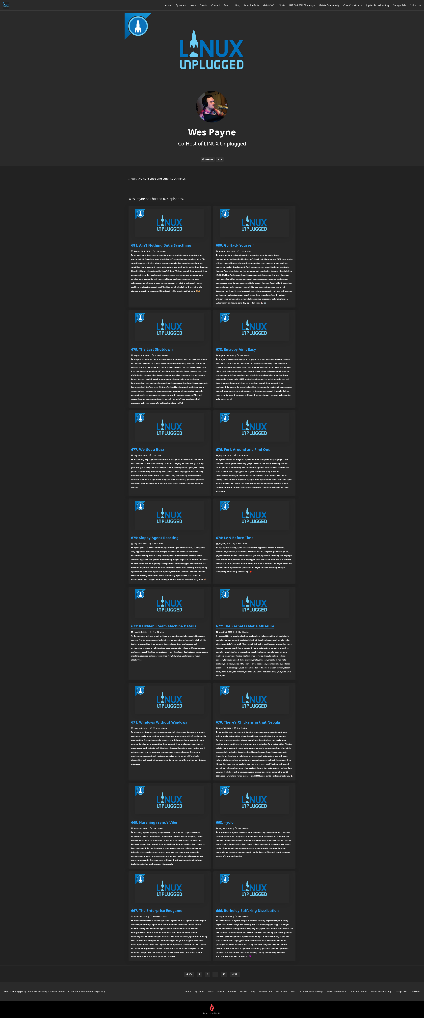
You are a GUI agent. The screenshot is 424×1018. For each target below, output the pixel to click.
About (168, 5)
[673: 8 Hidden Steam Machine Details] (170, 603)
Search (227, 5)
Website (209, 159)
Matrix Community (329, 5)
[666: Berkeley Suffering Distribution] (254, 888)
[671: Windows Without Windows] (170, 700)
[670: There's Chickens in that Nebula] (254, 700)
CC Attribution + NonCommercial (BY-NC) (84, 991)
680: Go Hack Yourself (235, 245)
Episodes (181, 5)
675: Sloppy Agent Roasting (155, 537)
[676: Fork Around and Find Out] (254, 427)
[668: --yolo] (254, 800)
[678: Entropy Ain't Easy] (254, 327)
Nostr (282, 5)
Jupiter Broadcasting (377, 5)
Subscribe (415, 5)
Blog (237, 5)
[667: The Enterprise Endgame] (170, 888)
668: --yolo (225, 822)
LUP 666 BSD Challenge (302, 5)
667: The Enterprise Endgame (156, 910)
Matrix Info (269, 5)
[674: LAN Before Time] (254, 515)
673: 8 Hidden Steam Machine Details (163, 626)
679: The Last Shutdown (152, 349)
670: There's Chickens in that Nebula (248, 722)
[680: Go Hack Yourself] (254, 223)
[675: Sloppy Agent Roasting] (170, 515)
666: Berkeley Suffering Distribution (247, 910)
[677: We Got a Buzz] (170, 427)
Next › (235, 974)
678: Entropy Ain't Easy (236, 349)
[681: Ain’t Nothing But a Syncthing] (170, 223)
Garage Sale (399, 5)
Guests (203, 5)
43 (224, 974)
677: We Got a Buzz (147, 449)
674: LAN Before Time (235, 537)
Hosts (193, 5)
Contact (215, 5)
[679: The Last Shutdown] (170, 327)
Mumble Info (251, 5)
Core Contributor (352, 5)
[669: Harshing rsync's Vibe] (170, 800)
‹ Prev (189, 974)
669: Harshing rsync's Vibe (154, 822)
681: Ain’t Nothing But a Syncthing (161, 245)
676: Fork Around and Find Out (243, 449)
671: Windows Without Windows (159, 722)
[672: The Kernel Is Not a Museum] (254, 603)
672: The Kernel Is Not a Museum (245, 626)
